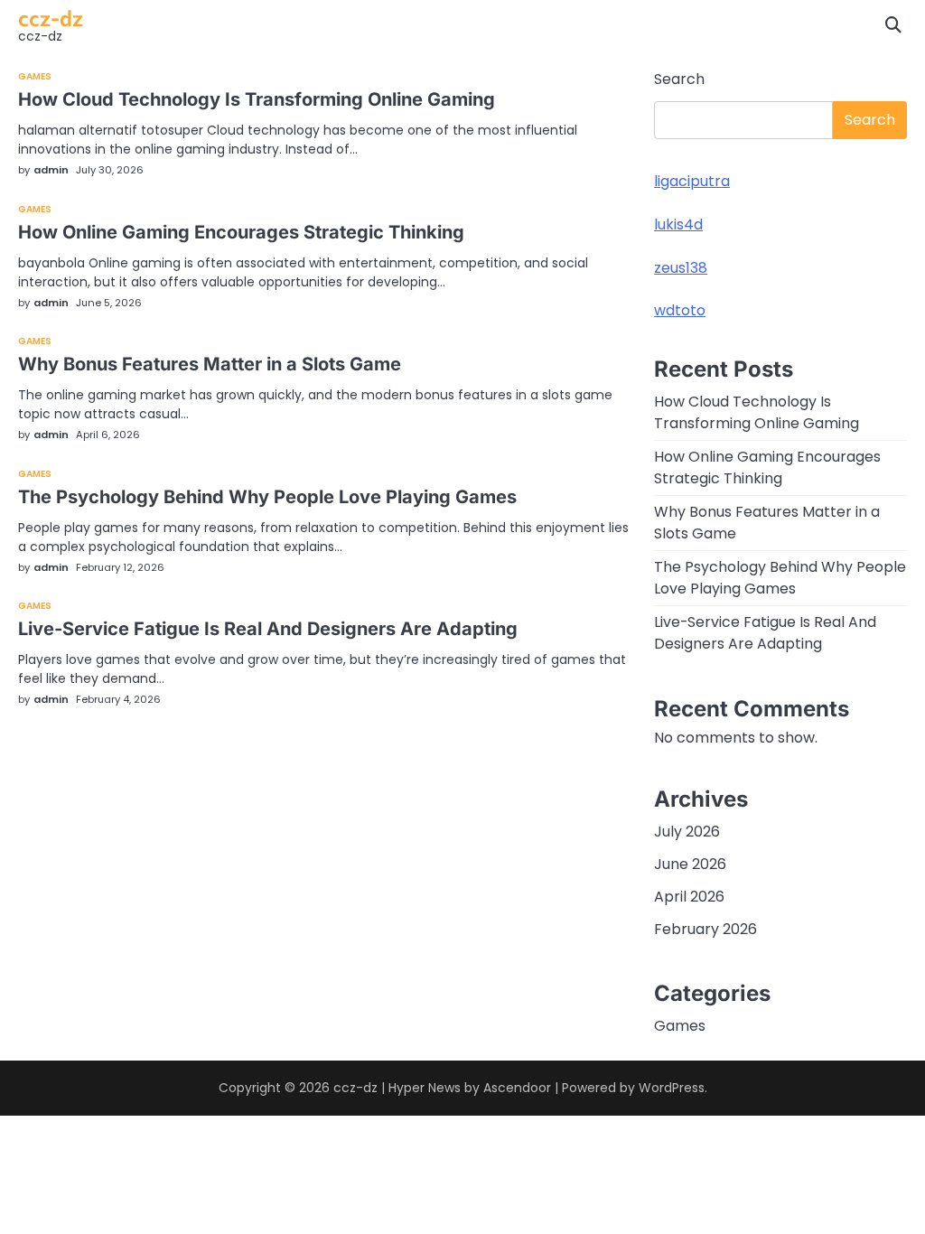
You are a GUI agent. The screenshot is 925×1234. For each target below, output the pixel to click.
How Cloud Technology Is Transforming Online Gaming (256, 99)
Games (35, 76)
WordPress (672, 1088)
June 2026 (690, 864)
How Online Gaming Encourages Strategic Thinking (241, 232)
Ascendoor (517, 1088)
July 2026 (687, 831)
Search (679, 79)
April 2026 (689, 896)
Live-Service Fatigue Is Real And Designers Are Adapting (268, 629)
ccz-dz (50, 18)
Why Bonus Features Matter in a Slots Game (209, 364)
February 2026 (705, 929)
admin (51, 170)
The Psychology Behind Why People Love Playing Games (267, 497)
